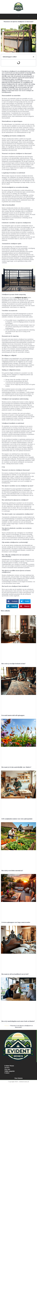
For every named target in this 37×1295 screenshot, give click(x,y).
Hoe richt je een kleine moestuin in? (12, 870)
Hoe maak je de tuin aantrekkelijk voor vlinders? (16, 767)
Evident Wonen (9, 1065)
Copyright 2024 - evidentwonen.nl (18, 1081)
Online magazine (9, 1071)
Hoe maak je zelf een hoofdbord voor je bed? (15, 974)
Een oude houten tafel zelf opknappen (12, 715)
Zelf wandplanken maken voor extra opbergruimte (16, 819)
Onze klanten (18, 1078)
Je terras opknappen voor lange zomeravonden (15, 922)
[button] (18, 16)
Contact (6, 1073)
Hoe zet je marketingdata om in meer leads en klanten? (18, 1021)
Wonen (6, 1025)
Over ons (7, 1069)
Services (6, 1067)
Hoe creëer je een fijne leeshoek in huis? (13, 663)
